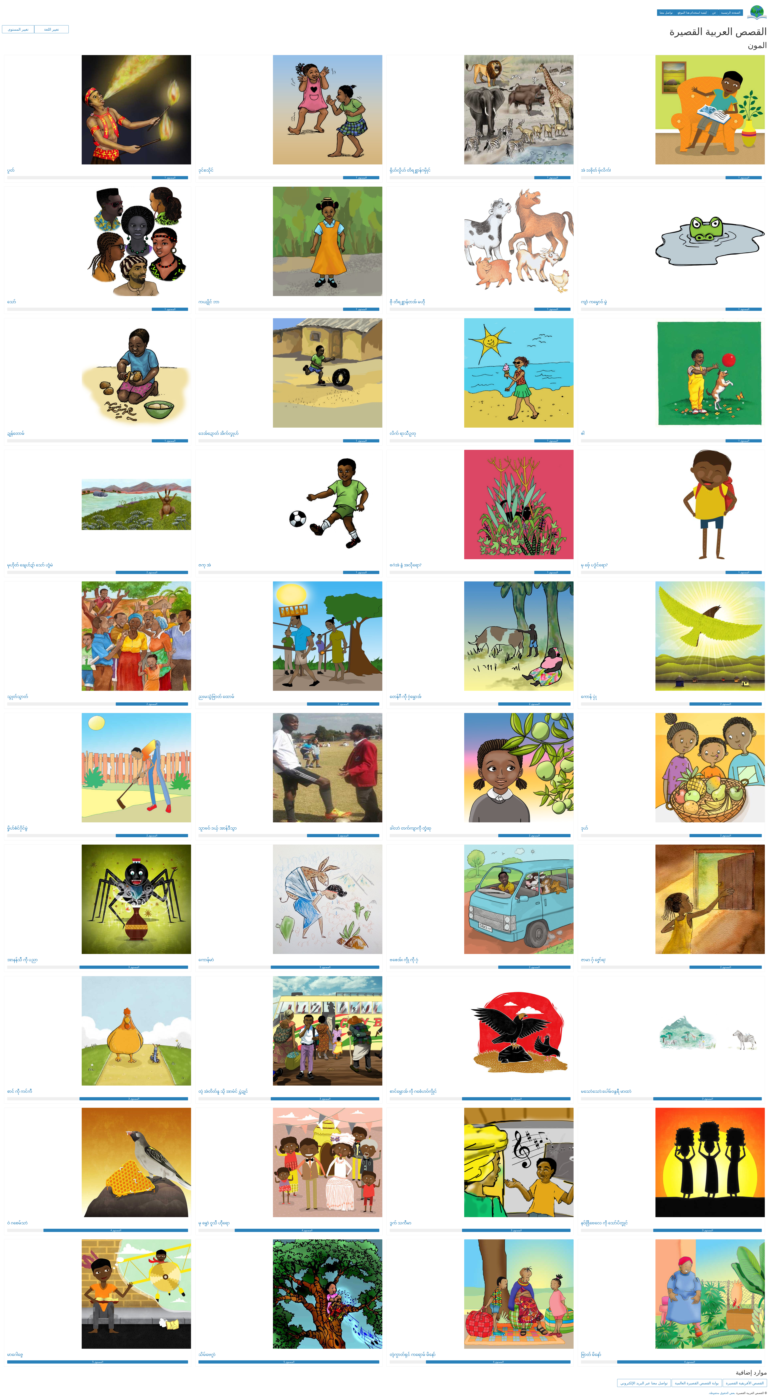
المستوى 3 (325, 967)
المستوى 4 (307, 1230)
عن (714, 12)
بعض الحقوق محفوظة (722, 1393)
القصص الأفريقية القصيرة (745, 1383)
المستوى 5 (289, 1362)
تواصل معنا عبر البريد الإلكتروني (644, 1383)
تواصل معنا (666, 12)
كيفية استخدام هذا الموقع (692, 12)
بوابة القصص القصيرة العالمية (697, 1383)
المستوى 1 (743, 177)
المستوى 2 (151, 572)
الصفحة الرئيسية (730, 12)
